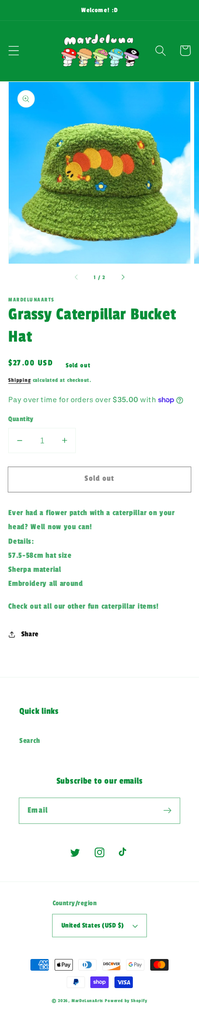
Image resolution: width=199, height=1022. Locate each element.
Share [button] (30, 634)
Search (29, 741)
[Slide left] (76, 277)
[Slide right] (122, 277)
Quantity (21, 419)
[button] (13, 50)
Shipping (19, 380)
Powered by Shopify (126, 1001)
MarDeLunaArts (87, 1001)
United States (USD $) (92, 925)
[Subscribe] (167, 810)
